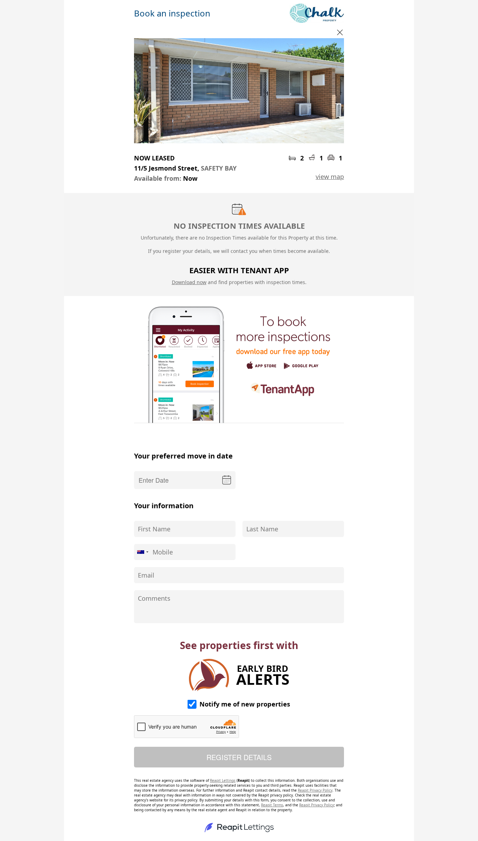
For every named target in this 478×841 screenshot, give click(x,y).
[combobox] (142, 552)
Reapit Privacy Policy (315, 790)
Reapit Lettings (223, 780)
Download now (189, 282)
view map (330, 176)
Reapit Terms (272, 804)
